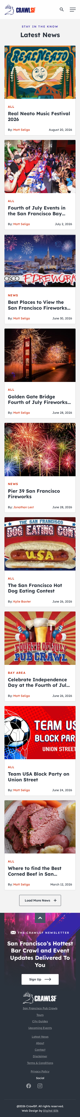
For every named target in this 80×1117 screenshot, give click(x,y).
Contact (40, 1049)
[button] (61, 9)
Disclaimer (40, 1056)
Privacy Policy (40, 1071)
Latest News (40, 1036)
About (40, 1043)
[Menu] (73, 9)
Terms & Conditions (40, 1063)
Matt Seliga (21, 130)
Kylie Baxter (22, 601)
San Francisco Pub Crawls (40, 1008)
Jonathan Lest (23, 507)
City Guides (40, 1021)
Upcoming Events (40, 1028)
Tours (40, 1015)
